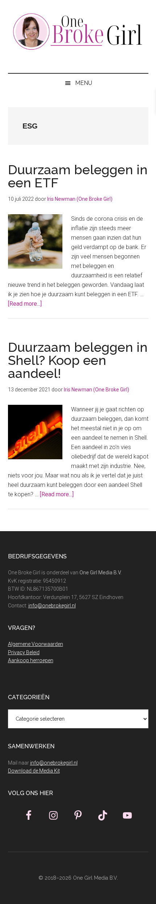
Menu (83, 83)
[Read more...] (25, 303)
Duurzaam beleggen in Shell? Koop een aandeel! (78, 360)
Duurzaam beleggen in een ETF (78, 176)
